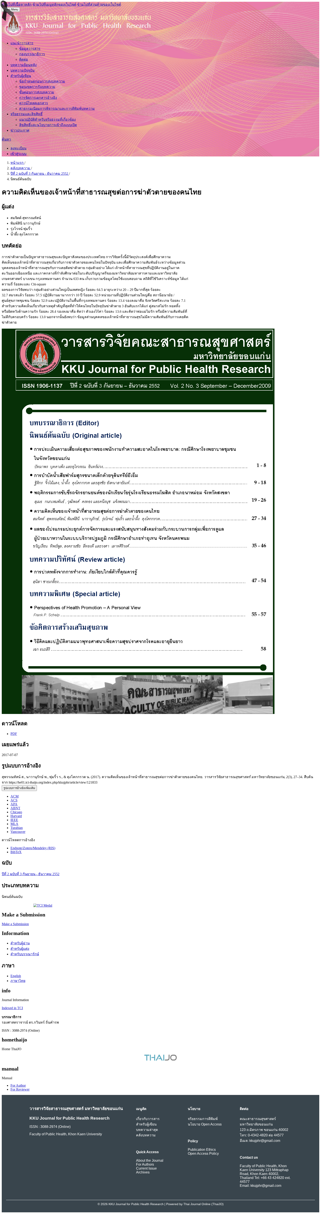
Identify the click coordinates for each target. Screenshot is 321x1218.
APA (13, 804)
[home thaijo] (160, 1059)
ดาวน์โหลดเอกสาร (33, 103)
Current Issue (146, 1168)
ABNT (15, 808)
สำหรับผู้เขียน (20, 76)
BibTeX (16, 852)
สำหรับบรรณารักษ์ (24, 954)
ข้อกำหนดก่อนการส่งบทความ (42, 81)
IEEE (14, 820)
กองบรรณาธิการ (32, 54)
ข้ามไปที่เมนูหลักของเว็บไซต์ (54, 4)
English (15, 976)
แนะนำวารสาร (21, 43)
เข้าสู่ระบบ (18, 154)
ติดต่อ (23, 59)
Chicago (16, 812)
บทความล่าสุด (147, 1130)
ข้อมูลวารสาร (29, 48)
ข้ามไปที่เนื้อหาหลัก (17, 4)
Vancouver (17, 832)
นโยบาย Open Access (205, 1124)
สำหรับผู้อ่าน (20, 943)
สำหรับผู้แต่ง (19, 948)
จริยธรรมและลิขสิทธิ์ (26, 114)
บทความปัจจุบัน (22, 70)
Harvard (16, 816)
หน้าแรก (17, 163)
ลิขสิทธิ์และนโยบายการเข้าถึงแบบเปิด (48, 125)
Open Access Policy (203, 1153)
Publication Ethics (202, 1149)
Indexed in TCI (12, 1008)
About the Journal (149, 1160)
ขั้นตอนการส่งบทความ (36, 92)
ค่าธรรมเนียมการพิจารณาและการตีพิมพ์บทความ (57, 108)
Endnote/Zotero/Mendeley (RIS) (32, 848)
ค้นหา (6, 139)
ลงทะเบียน (18, 148)
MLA (14, 824)
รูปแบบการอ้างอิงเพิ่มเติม (19, 788)
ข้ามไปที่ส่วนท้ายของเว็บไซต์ (99, 4)
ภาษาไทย (17, 981)
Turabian (16, 828)
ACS (13, 800)
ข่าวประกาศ (19, 130)
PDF (13, 734)
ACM (14, 796)
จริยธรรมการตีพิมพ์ (203, 1119)
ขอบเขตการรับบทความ (37, 87)
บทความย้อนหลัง (23, 65)
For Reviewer (19, 1089)
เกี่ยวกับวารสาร (148, 1119)
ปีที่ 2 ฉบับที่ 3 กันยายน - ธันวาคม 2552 (39, 173)
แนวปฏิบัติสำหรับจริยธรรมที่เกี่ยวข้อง (47, 119)
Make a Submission (15, 924)
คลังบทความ (20, 168)
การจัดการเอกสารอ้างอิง (38, 97)
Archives (143, 1172)
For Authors (145, 1164)
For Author (18, 1085)
